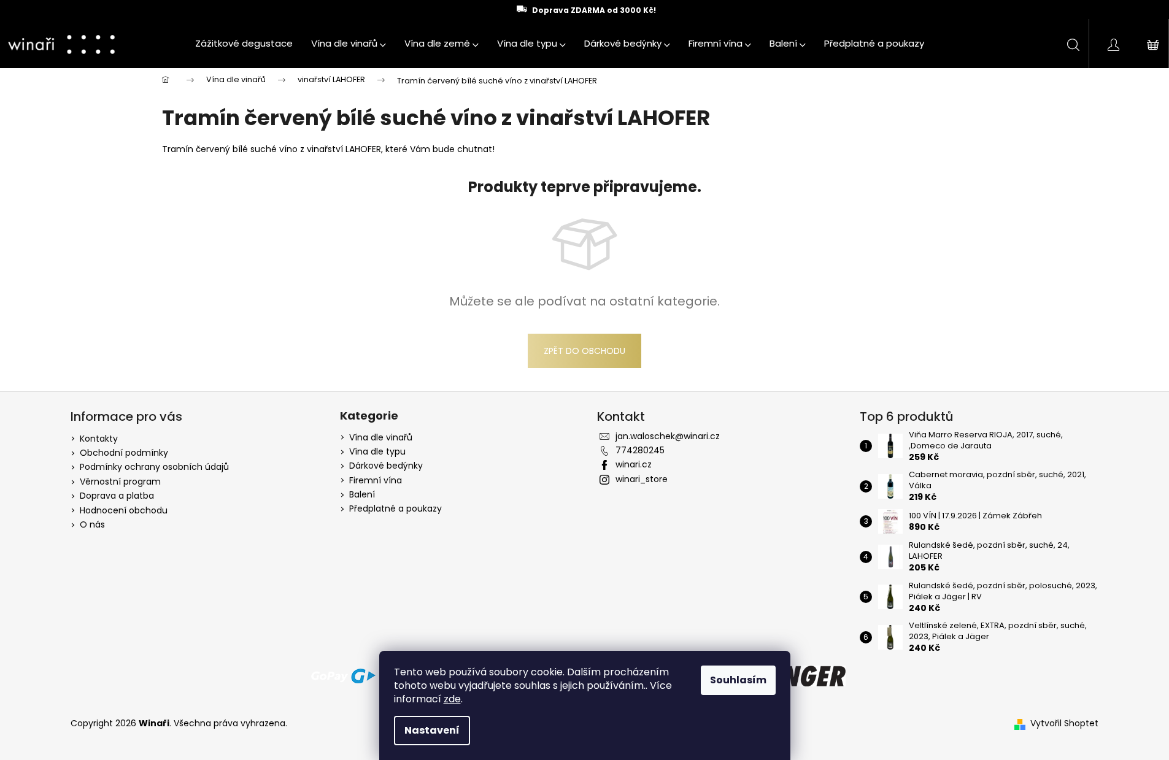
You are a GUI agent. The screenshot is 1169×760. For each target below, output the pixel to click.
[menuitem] (244, 43)
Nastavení (432, 730)
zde (452, 699)
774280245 (640, 450)
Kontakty (99, 438)
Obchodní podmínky (124, 453)
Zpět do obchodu (584, 351)
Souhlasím (738, 680)
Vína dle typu (377, 452)
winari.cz (633, 464)
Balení (362, 495)
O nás (92, 524)
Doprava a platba (117, 495)
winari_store (641, 479)
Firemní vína (375, 480)
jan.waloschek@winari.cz (667, 436)
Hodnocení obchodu (124, 510)
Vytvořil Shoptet (1064, 723)
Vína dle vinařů (380, 437)
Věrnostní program (120, 481)
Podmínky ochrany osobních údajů (154, 467)
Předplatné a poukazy (395, 509)
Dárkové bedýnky (386, 466)
